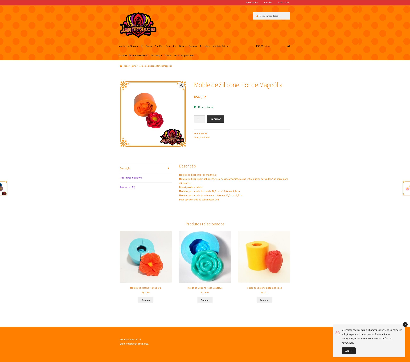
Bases (182, 46)
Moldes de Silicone (129, 46)
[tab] (146, 168)
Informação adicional (131, 177)
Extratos (205, 46)
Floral (133, 65)
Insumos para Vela (184, 55)
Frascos (193, 46)
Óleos (168, 55)
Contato (268, 2)
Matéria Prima (220, 46)
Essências (171, 46)
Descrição (125, 168)
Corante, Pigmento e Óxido (133, 55)
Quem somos (252, 2)
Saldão (159, 46)
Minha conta (283, 2)
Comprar (216, 118)
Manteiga (156, 55)
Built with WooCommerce (134, 343)
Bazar (149, 46)
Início (126, 65)
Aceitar (348, 350)
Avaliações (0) (127, 187)
